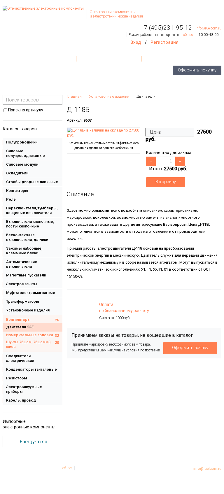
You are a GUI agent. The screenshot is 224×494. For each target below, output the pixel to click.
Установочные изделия (109, 96)
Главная (16, 59)
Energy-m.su (33, 441)
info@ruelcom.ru (208, 28)
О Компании (124, 59)
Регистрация (164, 42)
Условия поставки (53, 59)
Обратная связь (162, 59)
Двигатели (145, 96)
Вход (135, 42)
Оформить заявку (190, 347)
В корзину (165, 181)
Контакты (92, 59)
